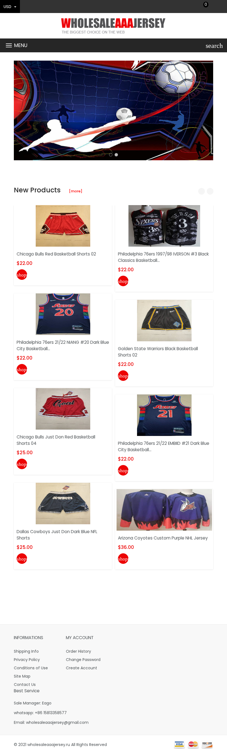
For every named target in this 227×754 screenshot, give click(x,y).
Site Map (22, 676)
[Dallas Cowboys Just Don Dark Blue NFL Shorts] (63, 503)
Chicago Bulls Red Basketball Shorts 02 (56, 254)
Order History (78, 651)
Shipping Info (26, 651)
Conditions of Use (31, 668)
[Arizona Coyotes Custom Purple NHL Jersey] (164, 509)
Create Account (81, 668)
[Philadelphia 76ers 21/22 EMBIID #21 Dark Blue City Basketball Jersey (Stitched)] (164, 415)
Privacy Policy (27, 659)
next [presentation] (207, 110)
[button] (110, 154)
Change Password (83, 659)
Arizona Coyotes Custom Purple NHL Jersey (163, 538)
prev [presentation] (19, 110)
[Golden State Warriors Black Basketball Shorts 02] (164, 320)
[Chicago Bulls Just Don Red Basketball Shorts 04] (63, 408)
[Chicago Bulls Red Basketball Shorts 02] (63, 225)
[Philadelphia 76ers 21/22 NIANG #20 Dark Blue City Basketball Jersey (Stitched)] (63, 314)
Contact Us (25, 684)
